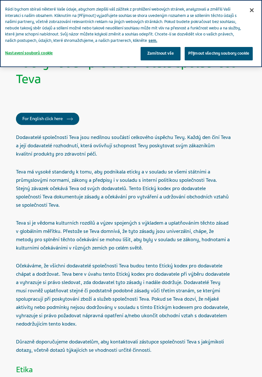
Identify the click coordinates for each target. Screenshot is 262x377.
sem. (153, 40)
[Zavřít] (252, 10)
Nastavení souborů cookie (29, 53)
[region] (131, 33)
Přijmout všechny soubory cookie (218, 53)
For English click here (43, 118)
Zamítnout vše (160, 53)
